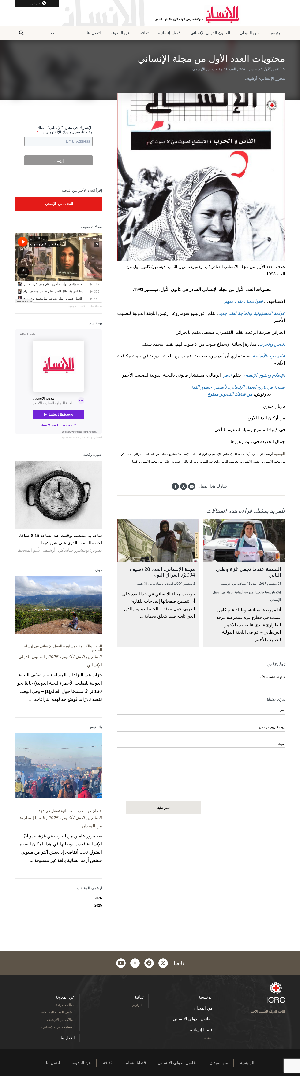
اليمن (204, 461)
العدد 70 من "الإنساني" (58, 204)
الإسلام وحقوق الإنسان (264, 375)
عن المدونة (120, 32)
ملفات (208, 1037)
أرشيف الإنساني (262, 454)
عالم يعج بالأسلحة (269, 355)
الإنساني (97, 437)
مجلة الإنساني (95, 306)
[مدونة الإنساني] (150, 13)
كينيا (134, 461)
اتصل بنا (94, 32)
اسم (282, 710)
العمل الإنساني (250, 461)
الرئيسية (275, 32)
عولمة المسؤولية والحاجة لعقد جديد (251, 313)
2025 (98, 905)
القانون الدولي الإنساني (210, 32)
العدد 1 (230, 69)
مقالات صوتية (65, 1005)
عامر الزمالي (191, 461)
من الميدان (249, 32)
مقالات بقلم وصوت (77, 306)
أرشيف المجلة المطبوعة (58, 1012)
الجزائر (139, 454)
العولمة (234, 461)
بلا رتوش (137, 1005)
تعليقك (281, 744)
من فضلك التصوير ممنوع (229, 394)
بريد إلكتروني (272, 727)
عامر (227, 375)
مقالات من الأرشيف (207, 69)
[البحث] (21, 33)
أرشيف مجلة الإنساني (236, 454)
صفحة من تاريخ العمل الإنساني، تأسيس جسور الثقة (237, 387)
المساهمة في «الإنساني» (58, 1027)
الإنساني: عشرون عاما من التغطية (167, 454)
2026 (98, 898)
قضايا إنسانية (169, 32)
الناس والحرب (272, 344)
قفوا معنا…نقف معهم (243, 301)
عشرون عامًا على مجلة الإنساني (160, 461)
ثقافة (144, 32)
